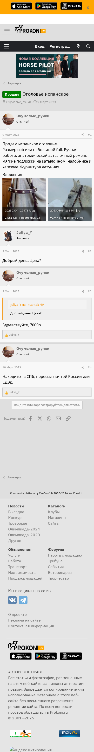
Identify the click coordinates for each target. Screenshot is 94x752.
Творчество (58, 578)
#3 (90, 291)
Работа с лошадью (65, 555)
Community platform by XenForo (47, 493)
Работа (14, 560)
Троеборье (17, 523)
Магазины (57, 517)
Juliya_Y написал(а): (24, 304)
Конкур (14, 517)
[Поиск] (88, 46)
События (56, 566)
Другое (14, 540)
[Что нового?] (78, 46)
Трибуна (55, 560)
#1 (90, 134)
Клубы (54, 511)
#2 (90, 251)
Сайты (54, 523)
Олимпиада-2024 (24, 529)
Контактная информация (31, 625)
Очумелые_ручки (18, 102)
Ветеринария (60, 572)
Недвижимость (21, 572)
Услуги (14, 555)
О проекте (17, 614)
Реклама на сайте (24, 620)
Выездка (16, 511)
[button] (6, 46)
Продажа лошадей (25, 578)
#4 (90, 367)
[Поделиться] (83, 134)
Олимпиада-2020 (24, 534)
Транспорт (17, 566)
